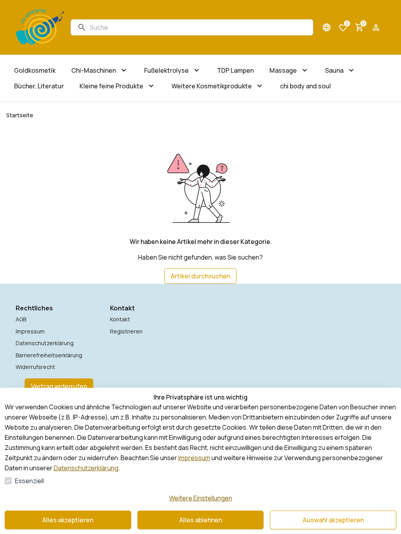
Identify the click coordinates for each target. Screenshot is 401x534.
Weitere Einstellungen (200, 498)
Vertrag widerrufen (59, 386)
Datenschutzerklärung (86, 468)
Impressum (194, 457)
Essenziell (29, 481)
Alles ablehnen (200, 520)
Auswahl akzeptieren (333, 520)
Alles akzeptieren (67, 520)
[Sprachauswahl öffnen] (326, 27)
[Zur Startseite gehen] (40, 27)
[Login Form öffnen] (376, 27)
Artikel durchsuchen (200, 276)
